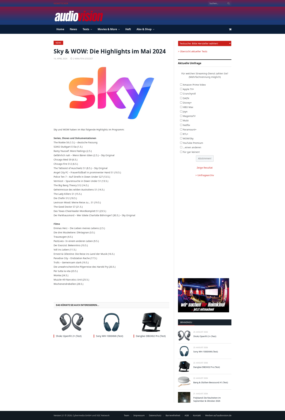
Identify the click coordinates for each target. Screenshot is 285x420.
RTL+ (185, 134)
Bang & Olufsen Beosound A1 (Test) (210, 382)
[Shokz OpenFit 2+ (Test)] (71, 322)
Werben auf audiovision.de (218, 415)
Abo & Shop (144, 29)
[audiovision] (78, 16)
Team (126, 415)
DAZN (186, 98)
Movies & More (107, 29)
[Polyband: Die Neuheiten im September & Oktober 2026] (184, 397)
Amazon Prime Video (194, 84)
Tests (86, 29)
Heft (128, 29)
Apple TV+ (188, 89)
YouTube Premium (193, 142)
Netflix (186, 125)
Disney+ (187, 102)
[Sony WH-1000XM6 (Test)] (111, 322)
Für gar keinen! (191, 152)
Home (60, 29)
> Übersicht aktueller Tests (192, 51)
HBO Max (188, 107)
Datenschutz (155, 415)
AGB (187, 415)
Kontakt (197, 415)
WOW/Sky (188, 138)
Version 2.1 (59, 415)
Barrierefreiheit (173, 415)
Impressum (139, 415)
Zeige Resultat (205, 167)
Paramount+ (189, 129)
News (73, 29)
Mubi (186, 120)
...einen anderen (192, 147)
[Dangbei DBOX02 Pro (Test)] (151, 322)
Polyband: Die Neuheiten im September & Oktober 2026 (207, 399)
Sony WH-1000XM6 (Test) (87, 3)
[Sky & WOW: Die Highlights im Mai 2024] (111, 93)
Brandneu (186, 322)
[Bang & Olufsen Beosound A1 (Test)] (184, 381)
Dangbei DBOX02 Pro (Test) (151, 336)
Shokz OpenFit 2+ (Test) (68, 336)
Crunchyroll (189, 93)
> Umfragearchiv (204, 175)
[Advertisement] (171, 15)
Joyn (185, 111)
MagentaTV (189, 116)
